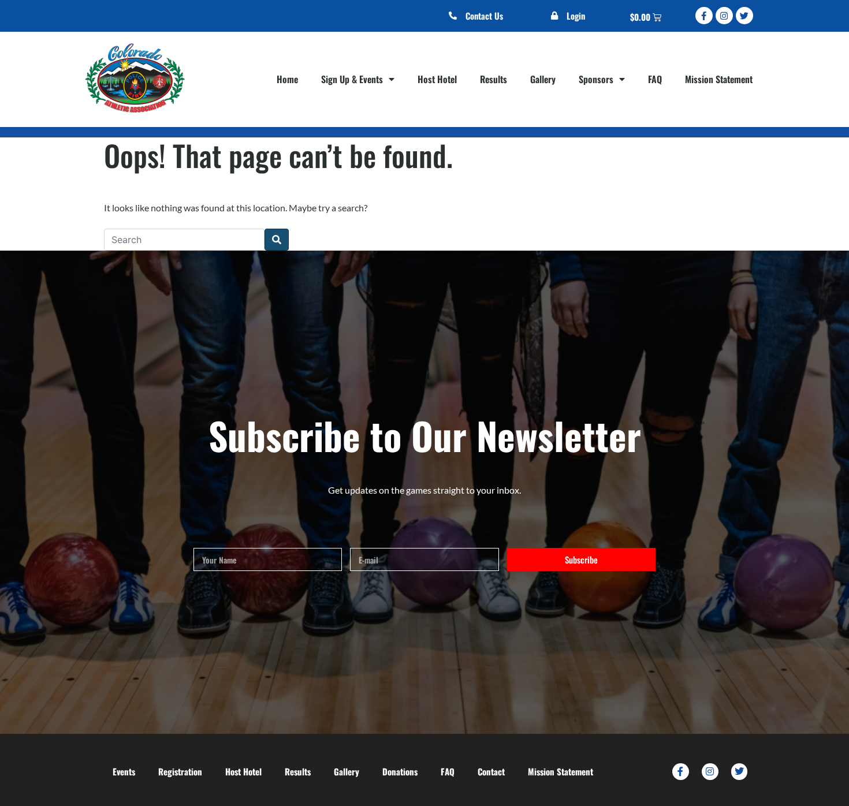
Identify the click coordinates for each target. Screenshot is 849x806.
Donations (400, 771)
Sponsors (596, 79)
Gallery (543, 79)
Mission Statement (719, 79)
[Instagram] (724, 15)
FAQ (655, 79)
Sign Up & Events (352, 79)
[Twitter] (744, 15)
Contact (491, 771)
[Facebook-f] (704, 15)
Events (124, 771)
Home (287, 79)
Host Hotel (437, 79)
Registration (180, 771)
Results (493, 79)
